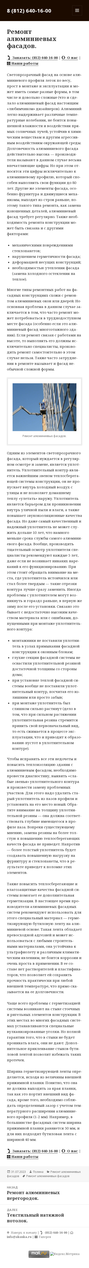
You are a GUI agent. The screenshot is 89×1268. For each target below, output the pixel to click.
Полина (38, 1172)
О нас (71, 57)
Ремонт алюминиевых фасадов (48, 1176)
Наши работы (24, 63)
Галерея (44, 1237)
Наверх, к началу (23, 1233)
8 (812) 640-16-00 (29, 10)
